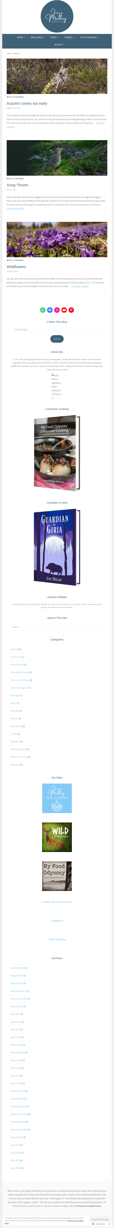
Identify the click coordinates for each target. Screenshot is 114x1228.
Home (20, 37)
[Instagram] (57, 310)
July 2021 (15, 1013)
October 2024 (17, 967)
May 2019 (15, 1075)
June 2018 (16, 1152)
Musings (15, 710)
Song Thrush (17, 185)
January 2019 (17, 1098)
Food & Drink (17, 664)
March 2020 (16, 1060)
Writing (14, 764)
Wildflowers (16, 267)
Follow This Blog (57, 321)
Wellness (37, 37)
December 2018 (18, 1106)
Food (53, 37)
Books (58, 44)
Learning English (19, 687)
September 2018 (19, 1129)
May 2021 (15, 1029)
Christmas (16, 656)
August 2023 (17, 983)
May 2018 (15, 1160)
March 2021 (16, 1044)
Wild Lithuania (15, 97)
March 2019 (16, 1083)
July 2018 (15, 1144)
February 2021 (18, 1052)
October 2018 (17, 1121)
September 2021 (19, 998)
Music (13, 703)
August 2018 (17, 1137)
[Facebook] (50, 310)
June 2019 (16, 1067)
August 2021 (17, 1006)
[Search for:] (57, 626)
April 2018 (16, 1167)
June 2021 (16, 1021)
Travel (68, 37)
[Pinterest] (71, 310)
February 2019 (18, 1090)
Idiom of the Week (20, 680)
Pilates (14, 718)
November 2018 (19, 1114)
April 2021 (16, 1037)
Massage (15, 695)
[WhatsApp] (42, 310)
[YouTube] (64, 310)
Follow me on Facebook (57, 902)
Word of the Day (19, 756)
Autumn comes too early (27, 103)
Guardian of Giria (19, 672)
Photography (88, 37)
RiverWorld (16, 726)
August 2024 (17, 975)
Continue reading (15, 208)
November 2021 (19, 990)
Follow (57, 338)
